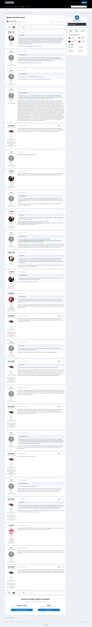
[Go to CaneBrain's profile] (69, 42)
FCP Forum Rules (72, 24)
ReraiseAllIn (14, 21)
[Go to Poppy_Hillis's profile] (11, 38)
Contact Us (46, 625)
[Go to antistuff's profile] (11, 178)
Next (24, 27)
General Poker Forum (20, 22)
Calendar (12, 9)
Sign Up (84, 2)
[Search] (85, 7)
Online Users (23, 9)
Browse (22, 6)
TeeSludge (83, 41)
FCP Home (8, 6)
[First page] (7, 27)
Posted (22, 31)
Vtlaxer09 (11, 525)
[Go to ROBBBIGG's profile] (11, 299)
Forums (6, 9)
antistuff (11, 171)
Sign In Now (49, 609)
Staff (17, 9)
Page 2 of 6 (31, 27)
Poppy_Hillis (11, 32)
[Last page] (26, 27)
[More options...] (63, 32)
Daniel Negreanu (15, 6)
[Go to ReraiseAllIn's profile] (7, 21)
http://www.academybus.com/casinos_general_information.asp (30, 222)
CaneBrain (73, 41)
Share (52, 21)
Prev (9, 27)
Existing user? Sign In (75, 2)
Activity (28, 6)
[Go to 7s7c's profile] (11, 57)
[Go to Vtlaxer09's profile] (11, 531)
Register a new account (21, 609)
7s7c (11, 51)
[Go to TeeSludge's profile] (79, 42)
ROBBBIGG (11, 293)
